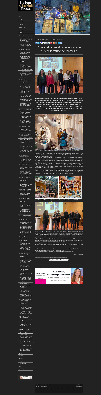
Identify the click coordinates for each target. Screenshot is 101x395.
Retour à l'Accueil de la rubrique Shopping (58, 259)
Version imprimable (41, 384)
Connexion (80, 384)
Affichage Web (79, 386)
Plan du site (47, 384)
